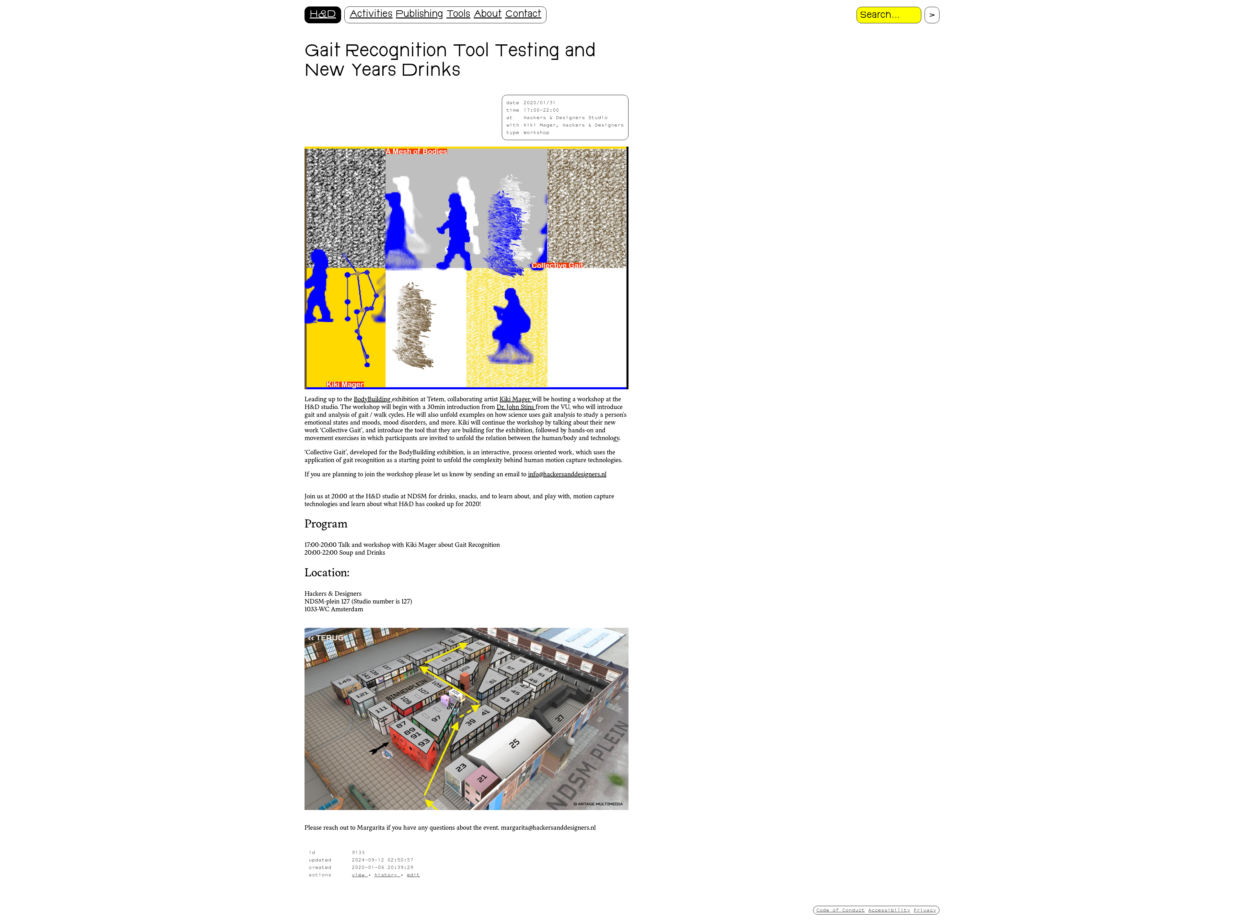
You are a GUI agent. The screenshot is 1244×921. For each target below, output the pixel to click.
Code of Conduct (840, 910)
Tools (458, 14)
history (387, 874)
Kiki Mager (516, 399)
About (488, 14)
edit (413, 874)
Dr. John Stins (516, 407)
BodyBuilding (373, 399)
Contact (523, 14)
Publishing (419, 14)
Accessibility (889, 910)
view (360, 874)
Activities (371, 14)
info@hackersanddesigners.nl (567, 475)
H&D (323, 14)
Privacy (925, 910)
